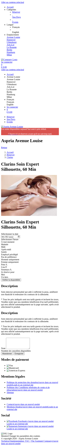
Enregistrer (19, 354)
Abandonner (7, 354)
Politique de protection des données (32, 383)
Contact (23, 404)
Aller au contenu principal (12, 2)
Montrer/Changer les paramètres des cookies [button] (20, 436)
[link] (35, 27)
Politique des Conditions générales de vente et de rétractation (28, 388)
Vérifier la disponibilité (11, 280)
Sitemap (10, 392)
